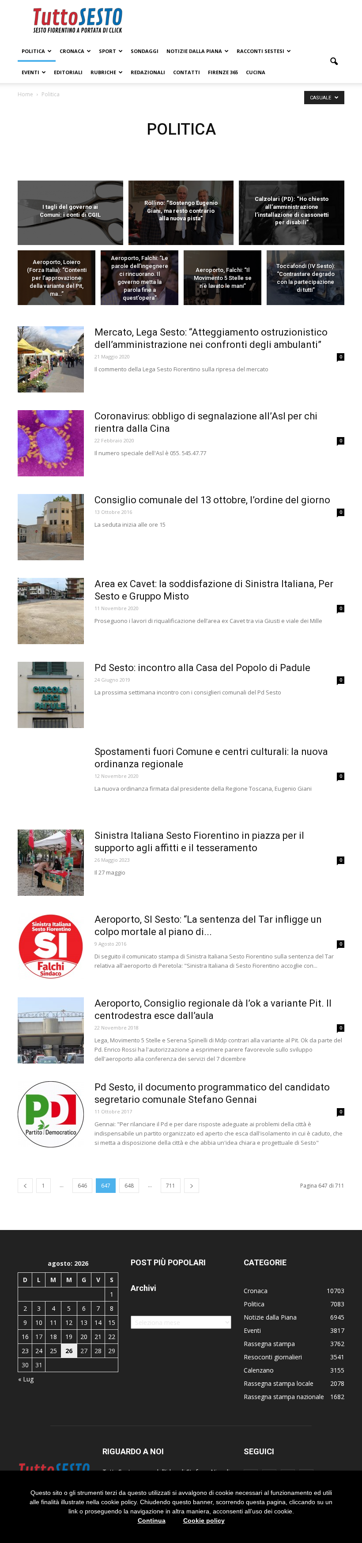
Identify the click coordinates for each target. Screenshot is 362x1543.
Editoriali (68, 72)
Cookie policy (204, 1520)
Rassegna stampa (269, 1343)
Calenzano (259, 1370)
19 (68, 1336)
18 (53, 1336)
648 (129, 1185)
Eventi (30, 72)
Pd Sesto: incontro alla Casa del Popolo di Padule (202, 667)
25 (53, 1351)
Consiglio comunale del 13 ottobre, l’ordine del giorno (212, 500)
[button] (333, 61)
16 (25, 1336)
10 (38, 1322)
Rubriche (103, 72)
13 (83, 1322)
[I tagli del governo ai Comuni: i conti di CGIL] (70, 213)
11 (53, 1322)
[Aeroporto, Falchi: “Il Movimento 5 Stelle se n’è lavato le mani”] (222, 279)
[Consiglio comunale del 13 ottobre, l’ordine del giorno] (51, 527)
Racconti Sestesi (260, 51)
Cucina (255, 72)
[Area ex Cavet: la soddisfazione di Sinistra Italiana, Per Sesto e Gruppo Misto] (51, 611)
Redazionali (148, 72)
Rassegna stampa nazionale (284, 1396)
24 (38, 1351)
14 (98, 1322)
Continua (152, 1520)
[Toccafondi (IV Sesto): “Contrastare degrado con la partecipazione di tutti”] (305, 279)
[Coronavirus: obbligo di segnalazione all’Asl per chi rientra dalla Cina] (51, 443)
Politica (33, 51)
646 (82, 1185)
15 (111, 1322)
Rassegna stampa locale (278, 1383)
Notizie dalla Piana (194, 51)
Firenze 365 (223, 72)
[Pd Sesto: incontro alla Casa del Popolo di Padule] (51, 695)
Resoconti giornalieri (273, 1357)
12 (68, 1322)
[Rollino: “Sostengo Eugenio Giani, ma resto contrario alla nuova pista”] (181, 213)
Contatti (186, 72)
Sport (107, 51)
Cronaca (72, 51)
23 (25, 1351)
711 (170, 1185)
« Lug (26, 1379)
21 (98, 1336)
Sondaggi (144, 51)
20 (83, 1336)
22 (111, 1336)
